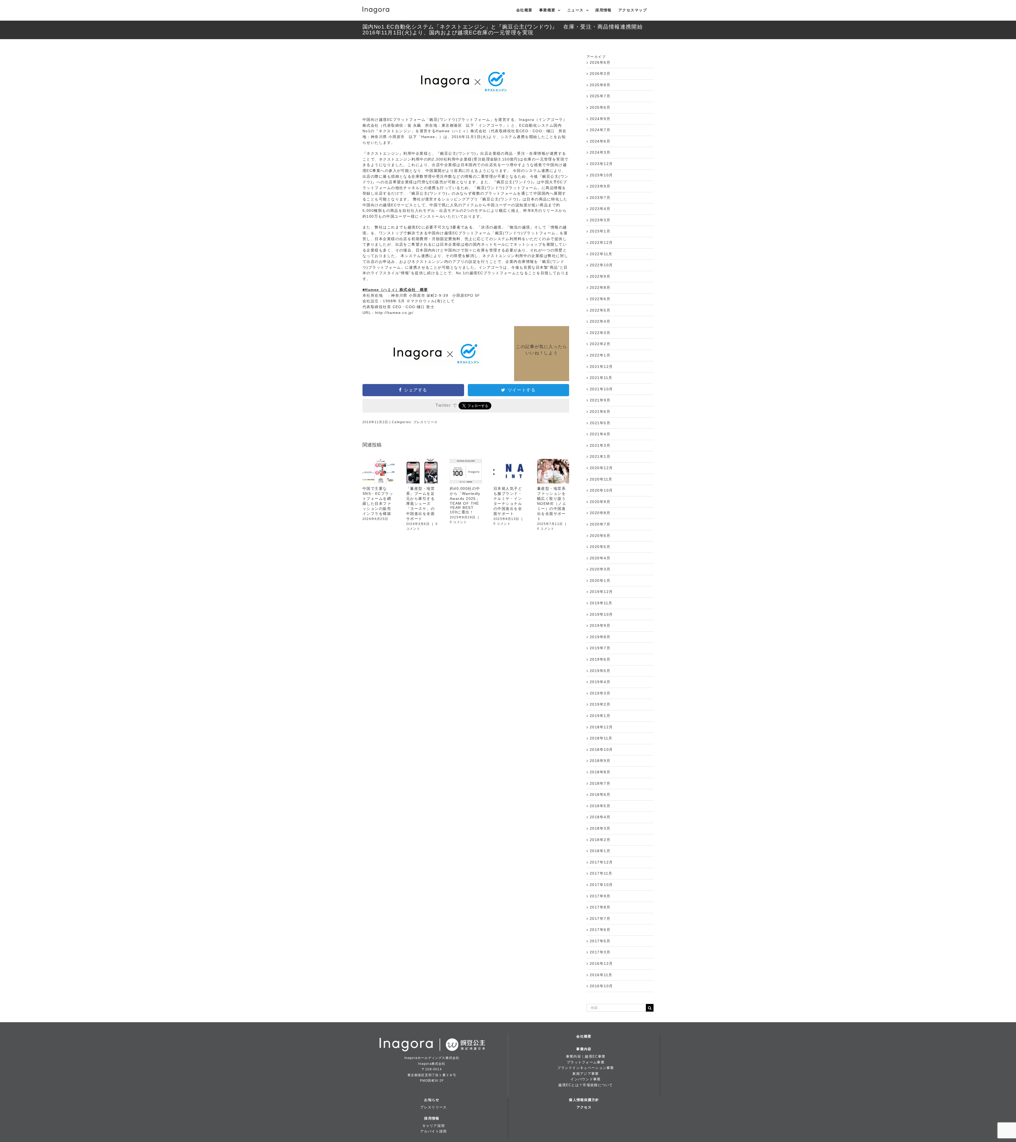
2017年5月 (600, 941)
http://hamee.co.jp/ (394, 312)
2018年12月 (601, 727)
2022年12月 (601, 242)
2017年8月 (600, 907)
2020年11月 (601, 479)
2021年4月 (600, 434)
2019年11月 (601, 603)
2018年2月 (600, 840)
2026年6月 (600, 62)
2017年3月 (600, 952)
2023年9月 (600, 186)
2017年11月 (601, 873)
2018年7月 (600, 783)
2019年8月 (600, 637)
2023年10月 (601, 175)
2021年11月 (601, 378)
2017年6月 (600, 930)
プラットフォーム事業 (586, 1062)
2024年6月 (600, 141)
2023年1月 (600, 231)
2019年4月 (600, 682)
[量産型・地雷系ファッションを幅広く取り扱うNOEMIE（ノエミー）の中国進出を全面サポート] (553, 471)
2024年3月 (600, 152)
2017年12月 (601, 862)
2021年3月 (600, 445)
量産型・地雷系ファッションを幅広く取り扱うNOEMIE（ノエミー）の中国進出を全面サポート (551, 503)
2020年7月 (600, 524)
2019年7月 (600, 648)
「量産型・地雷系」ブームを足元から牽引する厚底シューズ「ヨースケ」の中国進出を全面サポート (420, 503)
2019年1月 (600, 716)
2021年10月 (601, 389)
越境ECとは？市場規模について (585, 1085)
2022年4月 (600, 321)
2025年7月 (600, 96)
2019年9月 (600, 625)
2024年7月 (600, 130)
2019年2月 (600, 704)
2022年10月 (601, 265)
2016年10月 (601, 986)
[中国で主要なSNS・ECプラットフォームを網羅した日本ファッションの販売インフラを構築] (378, 471)
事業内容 (583, 1049)
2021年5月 (600, 423)
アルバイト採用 (433, 1131)
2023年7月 (600, 197)
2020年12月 (601, 468)
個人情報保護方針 (584, 1100)
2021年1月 (600, 456)
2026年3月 (600, 73)
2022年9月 (600, 276)
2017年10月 (601, 885)
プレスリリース (425, 422)
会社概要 (583, 1036)
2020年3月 (600, 569)
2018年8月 (600, 772)
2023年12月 (601, 164)
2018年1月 (600, 851)
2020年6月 (600, 535)
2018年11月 (601, 738)
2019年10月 (601, 614)
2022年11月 (601, 254)
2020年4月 (600, 558)
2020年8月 (600, 513)
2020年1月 (600, 580)
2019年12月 (601, 592)
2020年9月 (600, 502)
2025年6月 (600, 107)
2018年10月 (601, 749)
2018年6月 (600, 794)
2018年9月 (600, 761)
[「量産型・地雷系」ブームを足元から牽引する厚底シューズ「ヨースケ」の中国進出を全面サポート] (422, 471)
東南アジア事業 (585, 1074)
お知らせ (431, 1100)
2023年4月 (600, 209)
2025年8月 (600, 85)
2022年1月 (600, 355)
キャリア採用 (433, 1126)
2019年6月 (600, 659)
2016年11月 (601, 975)
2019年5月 (600, 671)
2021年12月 (601, 366)
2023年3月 (600, 220)
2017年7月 (600, 918)
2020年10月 (601, 490)
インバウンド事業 (585, 1079)
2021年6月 (600, 411)
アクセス (584, 1107)
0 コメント (458, 522)
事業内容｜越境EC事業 (585, 1056)
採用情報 (431, 1118)
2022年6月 (600, 299)
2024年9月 (600, 119)
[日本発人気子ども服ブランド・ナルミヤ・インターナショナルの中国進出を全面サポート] (509, 471)
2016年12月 (601, 963)
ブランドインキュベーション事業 (585, 1068)
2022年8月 (600, 287)
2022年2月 (600, 344)
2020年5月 (600, 547)
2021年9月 (600, 400)
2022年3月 (600, 333)
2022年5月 (600, 310)
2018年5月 (600, 806)
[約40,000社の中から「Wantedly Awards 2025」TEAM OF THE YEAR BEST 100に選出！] (466, 471)
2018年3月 (600, 828)
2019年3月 (600, 693)
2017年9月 (600, 896)
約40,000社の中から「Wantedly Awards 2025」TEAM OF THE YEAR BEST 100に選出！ (465, 500)
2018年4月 (600, 817)
